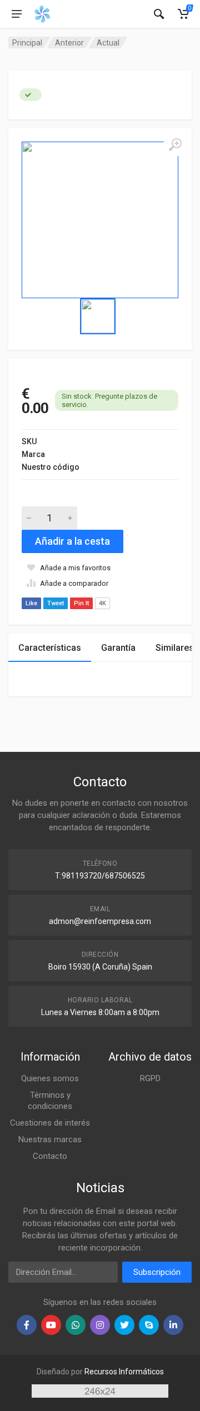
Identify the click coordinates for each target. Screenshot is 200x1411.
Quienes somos (50, 1078)
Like (31, 603)
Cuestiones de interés (50, 1123)
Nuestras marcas (50, 1139)
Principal (27, 42)
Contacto (50, 1156)
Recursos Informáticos (124, 1371)
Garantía (118, 647)
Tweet (55, 603)
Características (49, 647)
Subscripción (157, 1272)
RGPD (150, 1078)
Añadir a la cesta (72, 541)
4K (102, 603)
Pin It (81, 603)
